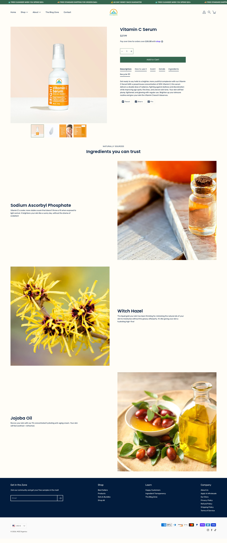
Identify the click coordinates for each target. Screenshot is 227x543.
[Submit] (60, 498)
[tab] (125, 69)
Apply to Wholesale (208, 493)
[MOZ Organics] (113, 12)
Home (13, 12)
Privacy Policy (207, 500)
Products (101, 493)
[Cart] (214, 12)
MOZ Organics (22, 531)
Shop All (101, 500)
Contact (67, 12)
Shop (23, 12)
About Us (204, 490)
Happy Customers (152, 490)
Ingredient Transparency (155, 493)
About (35, 12)
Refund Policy (206, 504)
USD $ (18, 526)
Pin (152, 102)
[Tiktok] (215, 530)
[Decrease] (122, 51)
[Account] (204, 12)
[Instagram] (208, 530)
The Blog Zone (52, 12)
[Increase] (131, 51)
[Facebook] (211, 530)
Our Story (205, 497)
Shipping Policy (207, 507)
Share (140, 102)
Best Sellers (103, 490)
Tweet (127, 102)
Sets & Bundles (104, 497)
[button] (209, 12)
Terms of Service (208, 510)
